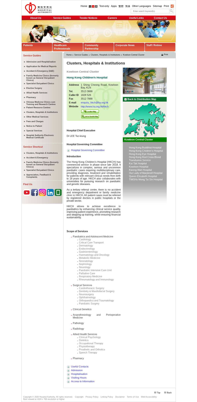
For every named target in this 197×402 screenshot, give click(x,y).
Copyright (79, 397)
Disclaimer (120, 397)
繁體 (121, 6)
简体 (127, 6)
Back (169, 393)
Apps (114, 6)
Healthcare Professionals (62, 47)
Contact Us (160, 18)
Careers (112, 18)
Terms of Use (133, 397)
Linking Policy (107, 397)
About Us (35, 18)
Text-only (104, 6)
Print (166, 6)
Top (158, 393)
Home (84, 6)
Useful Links (136, 18)
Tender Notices (88, 18)
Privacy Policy (92, 397)
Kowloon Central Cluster (134, 55)
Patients (28, 45)
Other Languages (141, 6)
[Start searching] (171, 11)
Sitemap (157, 6)
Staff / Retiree (154, 45)
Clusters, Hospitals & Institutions (105, 55)
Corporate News (125, 45)
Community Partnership (91, 47)
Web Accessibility (149, 397)
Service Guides (62, 18)
